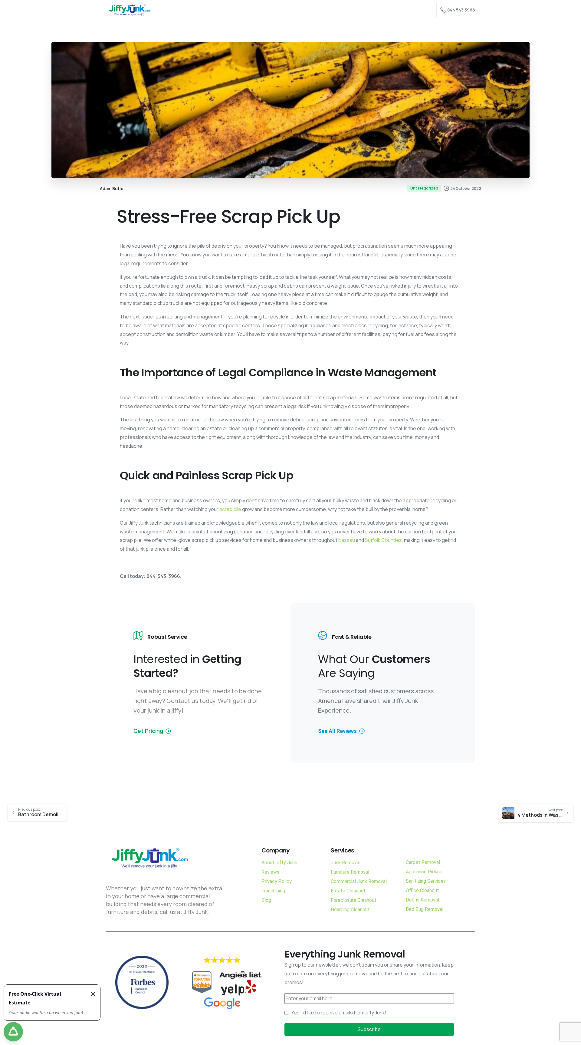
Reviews (270, 872)
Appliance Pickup (424, 872)
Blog (266, 900)
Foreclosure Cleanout (353, 900)
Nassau (346, 540)
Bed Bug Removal (424, 909)
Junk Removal (345, 862)
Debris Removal (422, 900)
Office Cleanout (422, 890)
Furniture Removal (350, 872)
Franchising (273, 891)
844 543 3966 (461, 10)
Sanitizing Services (426, 881)
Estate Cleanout (348, 891)
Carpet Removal (423, 862)
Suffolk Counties (383, 540)
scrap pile (230, 509)
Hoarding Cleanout (350, 909)
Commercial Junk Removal (359, 881)
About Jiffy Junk (279, 862)
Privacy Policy (276, 881)
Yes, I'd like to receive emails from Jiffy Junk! (338, 1012)
